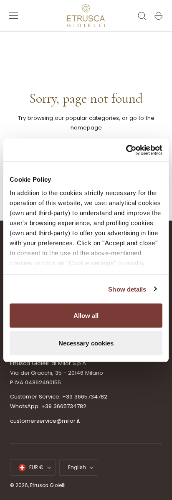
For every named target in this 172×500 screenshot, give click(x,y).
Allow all (86, 315)
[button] (13, 15)
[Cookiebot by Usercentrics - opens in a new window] (125, 150)
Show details (127, 288)
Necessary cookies (86, 342)
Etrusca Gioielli (48, 485)
